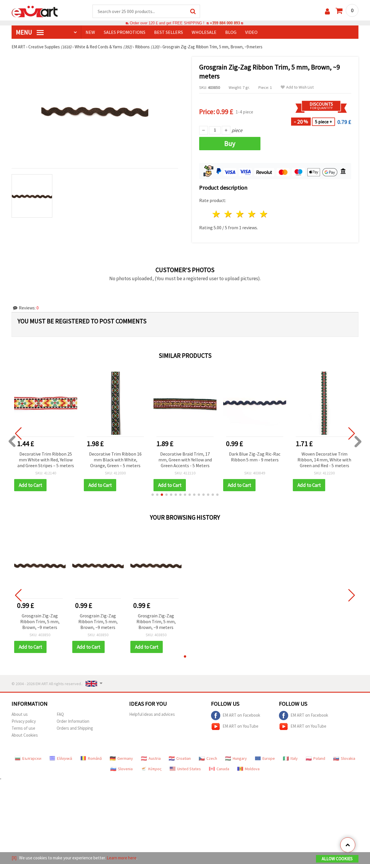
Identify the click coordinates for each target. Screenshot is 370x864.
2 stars (228, 214)
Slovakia (348, 758)
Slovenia (125, 768)
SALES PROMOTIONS (124, 32)
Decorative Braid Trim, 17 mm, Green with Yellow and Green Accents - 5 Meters (185, 459)
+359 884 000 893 (225, 23)
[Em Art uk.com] (35, 11)
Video (251, 32)
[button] (152, 495)
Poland (319, 758)
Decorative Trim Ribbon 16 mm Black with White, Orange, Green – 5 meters (115, 459)
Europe (268, 758)
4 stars (252, 214)
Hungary (240, 758)
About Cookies (25, 735)
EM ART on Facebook (241, 715)
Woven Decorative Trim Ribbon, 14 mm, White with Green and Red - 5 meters (324, 459)
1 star (217, 214)
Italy (294, 758)
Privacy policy (24, 721)
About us (20, 714)
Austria (155, 758)
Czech (211, 758)
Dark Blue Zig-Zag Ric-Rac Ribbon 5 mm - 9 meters (254, 457)
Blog (230, 32)
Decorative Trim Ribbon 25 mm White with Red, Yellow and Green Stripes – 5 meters (45, 459)
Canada (223, 768)
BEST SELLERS (168, 32)
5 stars (264, 214)
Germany (125, 758)
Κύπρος (155, 768)
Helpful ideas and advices (152, 714)
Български (31, 758)
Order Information (73, 721)
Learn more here (121, 858)
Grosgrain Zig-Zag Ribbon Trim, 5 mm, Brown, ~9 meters (40, 621)
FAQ (60, 714)
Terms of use (23, 728)
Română (95, 758)
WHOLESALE (204, 32)
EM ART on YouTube (240, 726)
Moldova (252, 768)
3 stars (240, 214)
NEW (90, 32)
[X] (14, 858)
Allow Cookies (337, 858)
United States (189, 768)
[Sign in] (327, 11)
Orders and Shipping (75, 728)
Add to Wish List (300, 87)
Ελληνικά (64, 758)
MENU (24, 32)
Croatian (183, 758)
